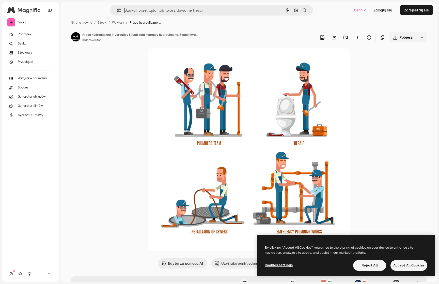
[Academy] (20, 274)
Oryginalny (183, 57)
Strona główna (81, 23)
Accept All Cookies (409, 265)
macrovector (91, 40)
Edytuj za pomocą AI (185, 263)
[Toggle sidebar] (50, 10)
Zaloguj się (382, 10)
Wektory (118, 23)
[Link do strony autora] (75, 37)
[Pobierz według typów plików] (422, 37)
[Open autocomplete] (117, 10)
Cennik (360, 10)
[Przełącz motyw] (29, 274)
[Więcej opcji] (357, 37)
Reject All (370, 265)
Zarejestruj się (416, 10)
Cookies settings (279, 265)
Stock (102, 23)
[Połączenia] (11, 274)
